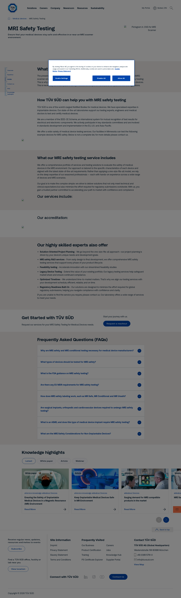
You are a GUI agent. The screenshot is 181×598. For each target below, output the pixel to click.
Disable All (101, 78)
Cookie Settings (61, 78)
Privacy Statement (64, 71)
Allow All (121, 78)
